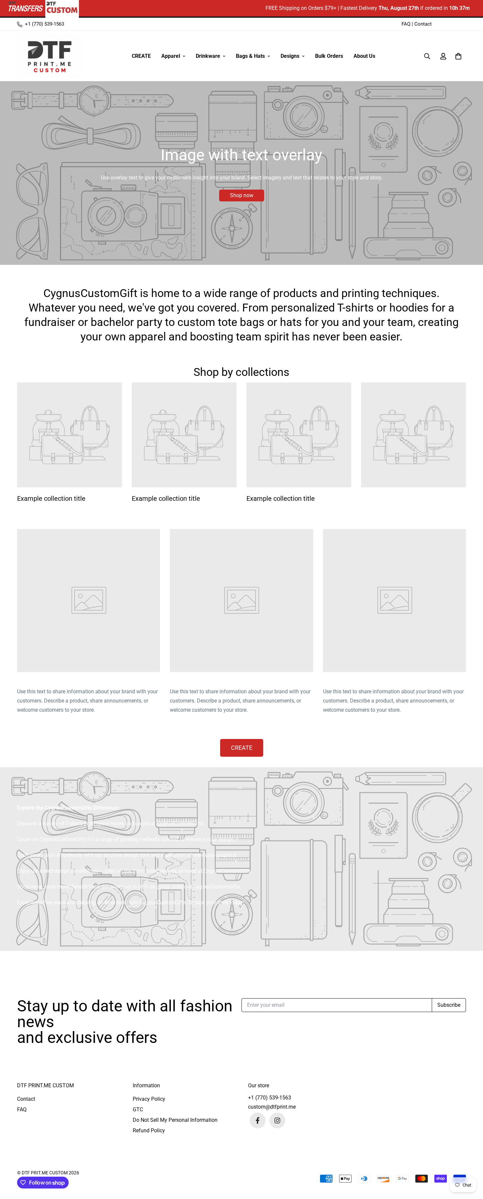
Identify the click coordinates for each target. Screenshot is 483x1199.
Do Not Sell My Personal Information (175, 1120)
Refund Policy (149, 1130)
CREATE (141, 56)
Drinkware (208, 56)
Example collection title (51, 498)
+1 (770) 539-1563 (269, 1098)
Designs (290, 56)
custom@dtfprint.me (272, 1107)
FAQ (406, 24)
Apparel (170, 56)
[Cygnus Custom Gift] (50, 56)
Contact (423, 24)
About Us (364, 56)
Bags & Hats (250, 56)
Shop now (241, 195)
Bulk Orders (329, 56)
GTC (138, 1109)
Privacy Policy (149, 1099)
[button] (457, 56)
